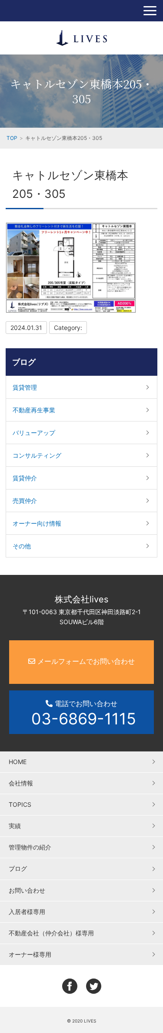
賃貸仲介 (25, 478)
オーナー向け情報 (37, 523)
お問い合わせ (27, 890)
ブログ (24, 362)
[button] (149, 10)
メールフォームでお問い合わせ (85, 661)
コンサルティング (37, 455)
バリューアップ (34, 432)
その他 (22, 546)
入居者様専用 (27, 911)
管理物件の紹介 (30, 847)
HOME (18, 761)
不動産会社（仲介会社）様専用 (51, 933)
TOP (12, 138)
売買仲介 (25, 500)
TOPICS (20, 804)
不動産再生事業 (34, 410)
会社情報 (21, 783)
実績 (15, 825)
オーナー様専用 (30, 954)
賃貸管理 (25, 387)
